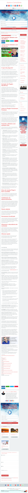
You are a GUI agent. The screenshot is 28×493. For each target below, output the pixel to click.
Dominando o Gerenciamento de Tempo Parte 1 (4, 446)
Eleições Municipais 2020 (22, 69)
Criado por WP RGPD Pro (7, 491)
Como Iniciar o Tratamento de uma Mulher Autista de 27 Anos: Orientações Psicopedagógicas (23, 42)
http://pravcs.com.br (3, 359)
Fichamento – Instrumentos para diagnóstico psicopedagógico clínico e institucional (23, 59)
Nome (2, 462)
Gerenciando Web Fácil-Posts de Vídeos (23, 76)
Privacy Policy (14, 421)
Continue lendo (5, 449)
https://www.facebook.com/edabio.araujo (6, 363)
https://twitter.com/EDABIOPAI (5, 361)
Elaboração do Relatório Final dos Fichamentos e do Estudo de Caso (22, 47)
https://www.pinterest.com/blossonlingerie (6, 370)
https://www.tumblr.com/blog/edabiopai (6, 373)
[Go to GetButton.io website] (26, 492)
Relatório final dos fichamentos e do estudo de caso (22, 51)
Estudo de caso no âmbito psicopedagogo (22, 55)
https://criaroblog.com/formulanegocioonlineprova (7, 355)
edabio (16, 35)
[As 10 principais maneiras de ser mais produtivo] (14, 430)
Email (2, 466)
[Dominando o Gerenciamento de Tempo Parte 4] (5, 430)
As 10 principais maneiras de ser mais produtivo (14, 434)
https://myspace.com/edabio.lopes (5, 368)
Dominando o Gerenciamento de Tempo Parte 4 (4, 434)
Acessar (21, 104)
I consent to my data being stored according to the (9, 421)
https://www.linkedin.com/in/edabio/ (6, 366)
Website (15, 391)
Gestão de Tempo (22, 78)
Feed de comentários (23, 108)
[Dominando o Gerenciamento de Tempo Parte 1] (5, 442)
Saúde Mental (22, 82)
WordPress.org (22, 110)
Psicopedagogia (22, 80)
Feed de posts (22, 106)
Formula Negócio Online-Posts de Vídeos (6, 35)
